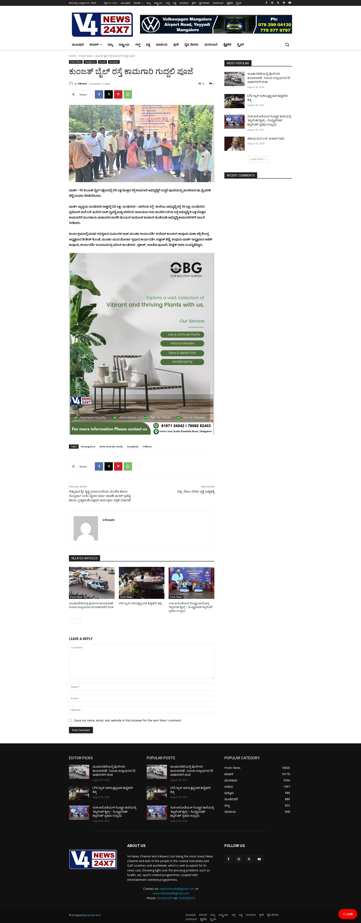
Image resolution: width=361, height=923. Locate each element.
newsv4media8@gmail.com (170, 893)
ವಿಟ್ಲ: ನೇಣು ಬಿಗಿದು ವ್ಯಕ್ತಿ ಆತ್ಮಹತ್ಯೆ (195, 491)
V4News (147, 446)
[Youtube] (289, 3)
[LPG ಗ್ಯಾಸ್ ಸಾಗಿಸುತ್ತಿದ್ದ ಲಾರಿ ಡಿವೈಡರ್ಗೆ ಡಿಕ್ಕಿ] (142, 583)
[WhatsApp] (128, 94)
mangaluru (90, 61)
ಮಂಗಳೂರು (113, 61)
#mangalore (88, 446)
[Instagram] (272, 3)
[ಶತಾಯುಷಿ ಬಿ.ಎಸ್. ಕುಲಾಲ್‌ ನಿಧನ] (234, 144)
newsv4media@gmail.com (177, 889)
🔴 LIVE (347, 914)
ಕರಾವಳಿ (102, 61)
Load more (256, 159)
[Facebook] (266, 3)
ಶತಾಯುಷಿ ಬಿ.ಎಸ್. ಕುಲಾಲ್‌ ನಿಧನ (265, 138)
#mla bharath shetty (111, 446)
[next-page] (78, 621)
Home (72, 56)
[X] (278, 3)
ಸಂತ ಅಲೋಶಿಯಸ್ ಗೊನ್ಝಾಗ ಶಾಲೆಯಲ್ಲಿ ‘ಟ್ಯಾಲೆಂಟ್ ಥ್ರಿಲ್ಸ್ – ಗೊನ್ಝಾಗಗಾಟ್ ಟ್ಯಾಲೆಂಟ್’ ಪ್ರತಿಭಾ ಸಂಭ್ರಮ (191, 607)
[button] (287, 44)
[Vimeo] (283, 3)
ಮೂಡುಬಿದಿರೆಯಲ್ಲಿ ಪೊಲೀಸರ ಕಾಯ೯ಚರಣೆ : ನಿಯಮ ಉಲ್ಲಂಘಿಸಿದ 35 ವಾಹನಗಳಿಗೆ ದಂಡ (268, 78)
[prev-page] (71, 621)
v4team (82, 83)
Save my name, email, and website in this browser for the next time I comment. (128, 720)
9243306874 (186, 898)
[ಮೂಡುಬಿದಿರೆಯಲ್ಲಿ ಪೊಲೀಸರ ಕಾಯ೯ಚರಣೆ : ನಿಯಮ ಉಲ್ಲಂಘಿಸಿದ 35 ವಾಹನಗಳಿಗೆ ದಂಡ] (92, 583)
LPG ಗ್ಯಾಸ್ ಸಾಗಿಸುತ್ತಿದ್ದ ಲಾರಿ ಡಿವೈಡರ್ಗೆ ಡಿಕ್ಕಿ (140, 603)
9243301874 (165, 898)
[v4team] (71, 83)
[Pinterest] (118, 94)
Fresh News (86, 56)
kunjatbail (133, 446)
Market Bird (94, 915)
